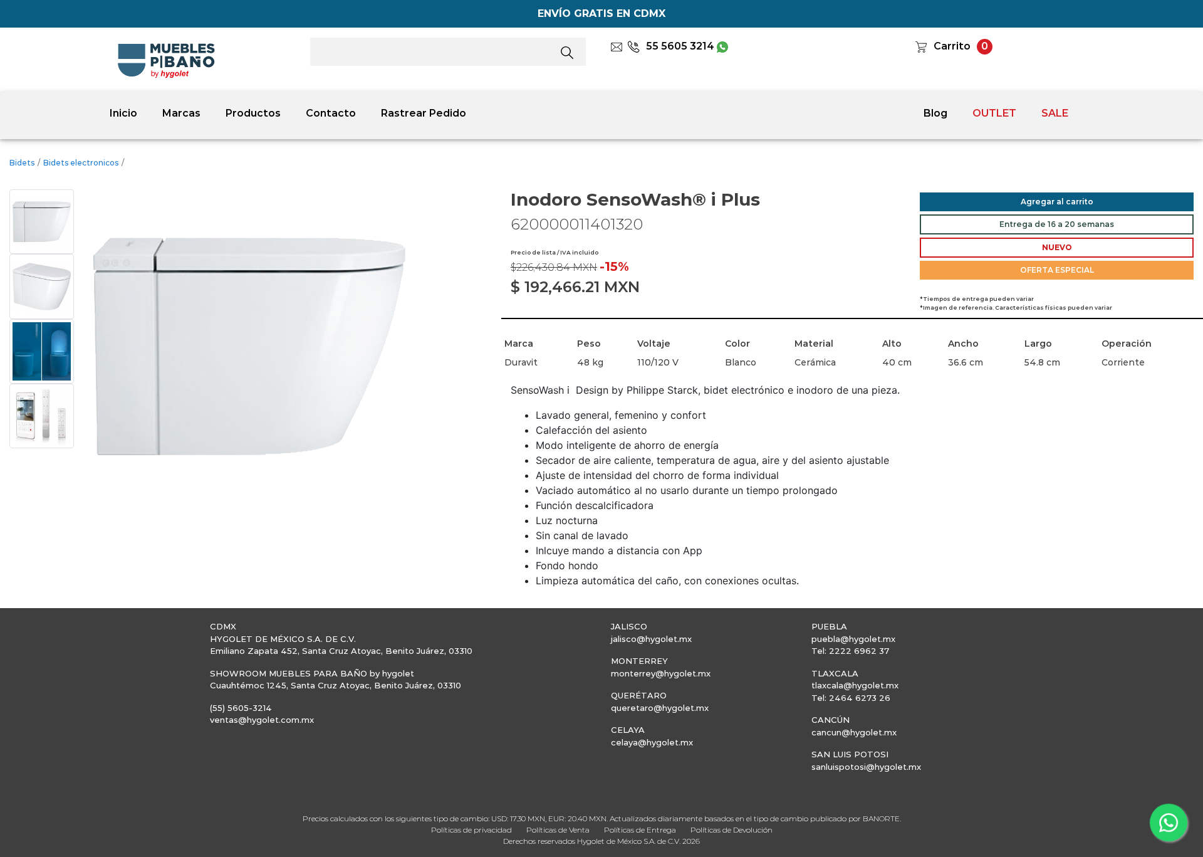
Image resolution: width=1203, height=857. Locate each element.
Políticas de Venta (558, 829)
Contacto (331, 113)
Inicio (123, 113)
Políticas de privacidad (471, 829)
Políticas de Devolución (731, 829)
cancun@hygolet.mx (854, 732)
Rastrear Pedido (423, 113)
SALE (1054, 113)
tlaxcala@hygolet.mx (854, 685)
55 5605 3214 (680, 46)
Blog (935, 113)
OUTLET (994, 113)
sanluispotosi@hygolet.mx (866, 767)
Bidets (21, 162)
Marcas (181, 113)
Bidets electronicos (80, 162)
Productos (253, 113)
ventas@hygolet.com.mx (262, 720)
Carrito (952, 46)
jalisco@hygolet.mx (651, 639)
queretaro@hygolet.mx (660, 708)
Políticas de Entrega (640, 829)
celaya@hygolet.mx (652, 742)
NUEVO (1057, 247)
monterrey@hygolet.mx (661, 673)
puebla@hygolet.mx (853, 639)
